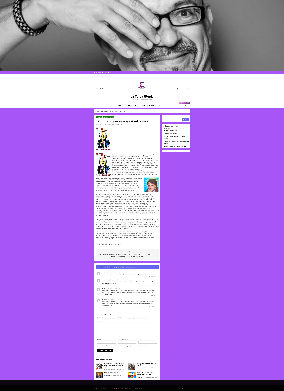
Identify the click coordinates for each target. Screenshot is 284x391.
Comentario (100, 321)
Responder (153, 276)
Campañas (137, 105)
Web (139, 339)
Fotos (158, 105)
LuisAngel (99, 124)
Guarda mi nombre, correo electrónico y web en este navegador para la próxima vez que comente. (123, 346)
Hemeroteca (150, 105)
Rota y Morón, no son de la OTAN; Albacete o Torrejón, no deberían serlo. (114, 365)
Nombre (99, 339)
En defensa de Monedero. (111, 373)
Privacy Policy (179, 388)
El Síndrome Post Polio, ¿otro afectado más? (175, 146)
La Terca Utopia (142, 96)
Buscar (165, 117)
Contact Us (186, 388)
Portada (97, 111)
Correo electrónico (123, 339)
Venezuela (111, 117)
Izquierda (105, 117)
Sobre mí (120, 105)
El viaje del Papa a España (170, 133)
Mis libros (128, 105)
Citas (143, 105)
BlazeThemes (138, 388)
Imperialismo (99, 117)
